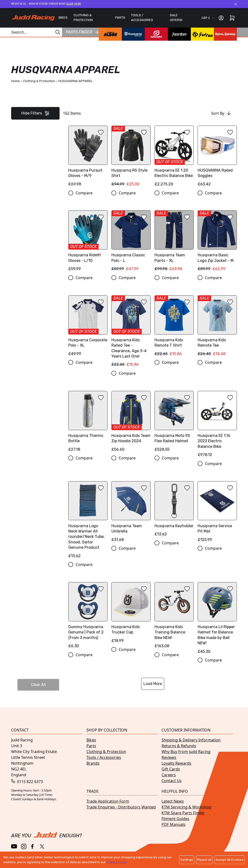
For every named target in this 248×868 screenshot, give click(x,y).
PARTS (120, 17)
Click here (73, 3)
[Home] (33, 18)
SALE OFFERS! (176, 17)
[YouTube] (14, 846)
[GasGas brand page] (156, 34)
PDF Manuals (174, 824)
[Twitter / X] (42, 846)
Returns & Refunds (179, 745)
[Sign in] (221, 18)
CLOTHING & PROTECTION (83, 17)
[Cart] (232, 18)
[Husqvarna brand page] (133, 34)
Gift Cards (171, 769)
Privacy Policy (116, 862)
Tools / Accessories (103, 757)
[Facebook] (32, 846)
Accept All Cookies (229, 859)
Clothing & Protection (106, 751)
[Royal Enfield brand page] (225, 34)
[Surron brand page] (202, 34)
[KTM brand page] (110, 34)
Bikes (91, 740)
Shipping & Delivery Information (191, 740)
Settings (186, 859)
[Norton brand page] (179, 34)
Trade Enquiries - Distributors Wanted (121, 807)
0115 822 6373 (29, 781)
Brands (93, 763)
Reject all (204, 859)
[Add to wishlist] (101, 132)
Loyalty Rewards (176, 763)
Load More (152, 683)
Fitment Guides (175, 818)
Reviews (169, 757)
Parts (91, 745)
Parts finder (79, 32)
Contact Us (172, 780)
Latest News (173, 801)
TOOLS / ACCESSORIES (142, 17)
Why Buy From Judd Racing (186, 751)
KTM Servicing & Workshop (186, 807)
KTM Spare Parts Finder (183, 812)
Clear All (38, 684)
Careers (169, 774)
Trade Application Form (107, 801)
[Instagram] (23, 846)
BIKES (63, 17)
